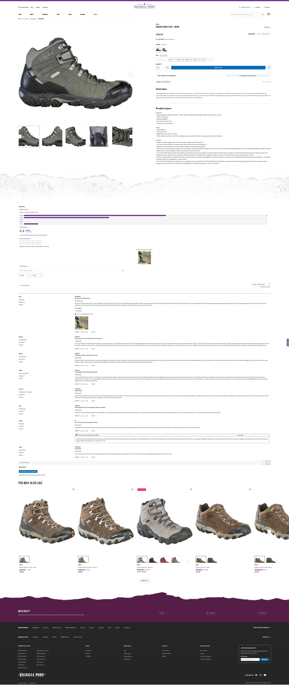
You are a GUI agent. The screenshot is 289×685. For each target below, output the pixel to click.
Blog (32, 7)
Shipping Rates (128, 656)
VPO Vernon (40, 662)
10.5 (187, 59)
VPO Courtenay (22, 656)
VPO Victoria (40, 665)
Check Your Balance (205, 656)
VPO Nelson (21, 665)
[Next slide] (131, 73)
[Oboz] (267, 27)
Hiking (54, 637)
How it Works (204, 650)
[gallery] (75, 73)
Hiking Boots (33, 19)
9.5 (179, 59)
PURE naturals (57, 627)
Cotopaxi (127, 627)
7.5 (162, 59)
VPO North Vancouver (43, 650)
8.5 (170, 59)
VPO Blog (88, 656)
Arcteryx (45, 627)
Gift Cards (45, 7)
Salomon (101, 627)
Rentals (38, 7)
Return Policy (127, 653)
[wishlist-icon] (269, 67)
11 (191, 59)
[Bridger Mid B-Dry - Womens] (165, 521)
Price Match (127, 659)
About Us (88, 653)
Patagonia (35, 627)
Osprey (117, 627)
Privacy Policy (33, 683)
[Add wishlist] (73, 489)
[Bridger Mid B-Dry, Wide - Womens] (106, 521)
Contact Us (263, 613)
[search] (263, 14)
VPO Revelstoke (41, 653)
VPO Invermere (22, 659)
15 (212, 59)
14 (208, 59)
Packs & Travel (77, 637)
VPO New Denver (22, 668)
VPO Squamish (41, 656)
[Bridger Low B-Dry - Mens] (223, 521)
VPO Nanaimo (22, 662)
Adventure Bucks (24, 7)
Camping (35, 637)
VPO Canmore (22, 653)
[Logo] (144, 6)
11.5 (196, 59)
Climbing (45, 637)
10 (183, 59)
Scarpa (82, 627)
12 (199, 59)
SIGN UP (264, 659)
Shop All (144, 580)
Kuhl (109, 627)
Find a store (212, 613)
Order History (166, 650)
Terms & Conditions (205, 659)
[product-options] (158, 49)
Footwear (26, 19)
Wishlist (164, 656)
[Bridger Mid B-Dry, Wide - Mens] (47, 521)
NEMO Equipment (70, 627)
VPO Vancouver (41, 659)
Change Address (166, 653)
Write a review (266, 33)
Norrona (91, 627)
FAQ (163, 613)
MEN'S (19, 19)
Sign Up (202, 653)
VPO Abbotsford (22, 650)
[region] (256, 675)
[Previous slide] (20, 73)
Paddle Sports (65, 637)
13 (204, 59)
